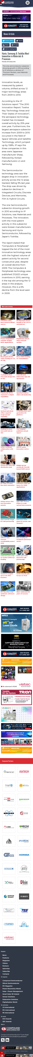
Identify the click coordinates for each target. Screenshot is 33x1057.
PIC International (9, 1010)
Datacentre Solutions (10, 999)
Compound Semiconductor (12, 980)
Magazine (6, 960)
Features (6, 958)
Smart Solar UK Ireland (11, 994)
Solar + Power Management (13, 991)
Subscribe (6, 971)
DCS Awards (7, 1019)
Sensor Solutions (9, 997)
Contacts (6, 974)
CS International (8, 1007)
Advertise (6, 968)
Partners (6, 966)
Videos (5, 963)
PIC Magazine (7, 986)
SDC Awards (7, 1021)
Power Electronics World (12, 988)
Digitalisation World (10, 1002)
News (5, 955)
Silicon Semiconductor (11, 983)
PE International (8, 1013)
